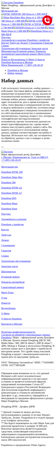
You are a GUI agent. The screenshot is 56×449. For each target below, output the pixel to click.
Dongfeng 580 (8, 182)
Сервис (5, 45)
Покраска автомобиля (12, 282)
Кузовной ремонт (26, 51)
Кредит (5, 43)
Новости (6, 59)
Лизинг (24, 43)
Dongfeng (6, 337)
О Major (30, 59)
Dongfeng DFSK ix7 (11, 193)
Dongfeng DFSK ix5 (11, 187)
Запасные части (39, 48)
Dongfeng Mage (9, 203)
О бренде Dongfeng (11, 318)
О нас (4, 56)
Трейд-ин (15, 43)
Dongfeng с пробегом (38, 40)
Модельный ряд (9, 11)
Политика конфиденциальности (18, 332)
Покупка (6, 37)
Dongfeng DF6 (8, 198)
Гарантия (48, 43)
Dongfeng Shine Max (12, 177)
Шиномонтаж (8, 51)
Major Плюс (44, 54)
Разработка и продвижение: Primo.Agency (23, 445)
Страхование (36, 43)
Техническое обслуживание (16, 48)
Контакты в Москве (22, 62)
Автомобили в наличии (14, 40)
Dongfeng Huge (9, 208)
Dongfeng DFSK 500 (12, 172)
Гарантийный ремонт (26, 54)
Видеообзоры (18, 59)
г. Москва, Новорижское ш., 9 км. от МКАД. (24, 157)
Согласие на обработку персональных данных (25, 334)
